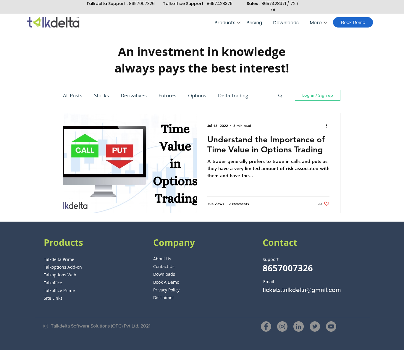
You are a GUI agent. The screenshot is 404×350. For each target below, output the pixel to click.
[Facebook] (266, 326)
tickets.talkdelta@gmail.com (302, 289)
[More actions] (328, 125)
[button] (226, 22)
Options (197, 95)
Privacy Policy (166, 290)
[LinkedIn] (298, 326)
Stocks (101, 95)
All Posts (72, 95)
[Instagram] (282, 326)
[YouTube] (331, 326)
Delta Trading (233, 95)
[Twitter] (315, 326)
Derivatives (134, 95)
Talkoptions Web (60, 275)
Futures (167, 95)
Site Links (53, 298)
